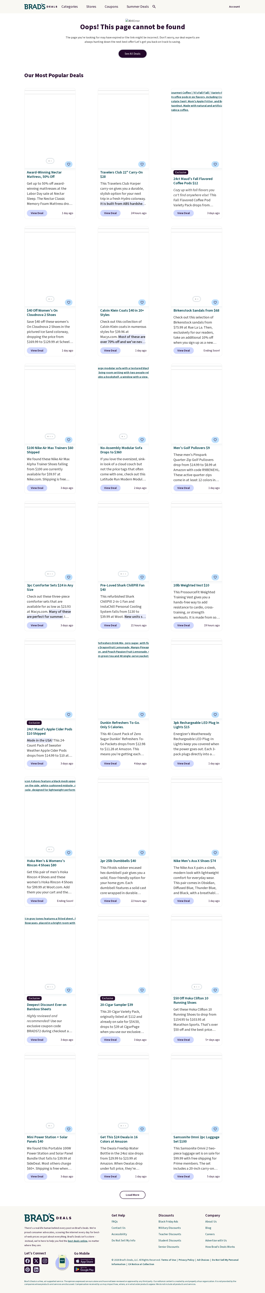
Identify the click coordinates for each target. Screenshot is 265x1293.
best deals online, (78, 1241)
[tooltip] (68, 164)
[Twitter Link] (36, 1261)
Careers (210, 1234)
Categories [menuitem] (69, 6)
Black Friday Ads (168, 1221)
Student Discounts (169, 1240)
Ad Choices (203, 1260)
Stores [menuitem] (91, 6)
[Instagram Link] (45, 1261)
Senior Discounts (168, 1247)
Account (234, 6)
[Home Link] (42, 6)
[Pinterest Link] (27, 1269)
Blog (208, 1228)
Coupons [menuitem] (111, 6)
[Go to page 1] (49, 161)
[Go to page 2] (51, 161)
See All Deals (132, 54)
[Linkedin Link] (36, 1269)
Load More (132, 1195)
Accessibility (119, 1234)
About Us (211, 1221)
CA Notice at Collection (141, 1264)
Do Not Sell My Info (123, 1240)
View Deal (37, 213)
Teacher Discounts (169, 1234)
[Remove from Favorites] (142, 164)
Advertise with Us (216, 1240)
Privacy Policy (187, 1260)
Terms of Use (168, 1260)
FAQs (115, 1221)
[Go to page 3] (52, 436)
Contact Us (118, 1228)
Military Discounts (169, 1228)
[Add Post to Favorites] (68, 164)
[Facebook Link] (27, 1261)
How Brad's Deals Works (220, 1247)
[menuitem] (137, 7)
